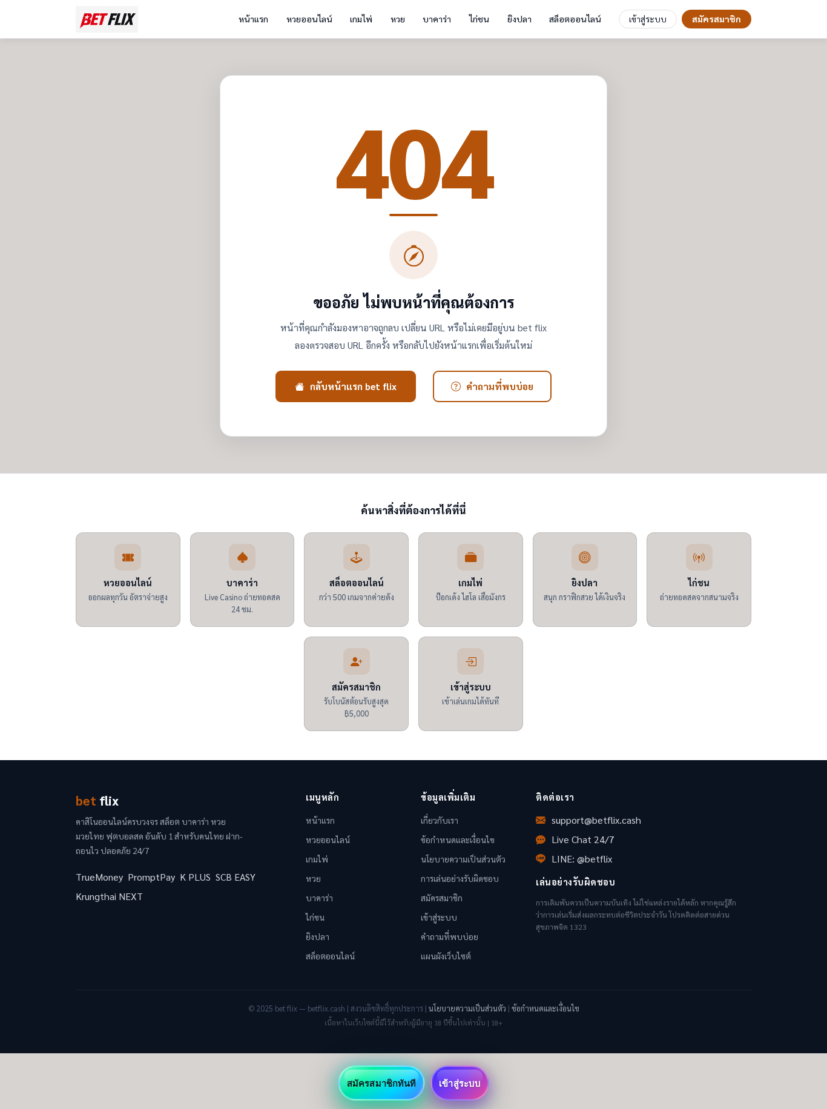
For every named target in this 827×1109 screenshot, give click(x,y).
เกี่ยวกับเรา (439, 820)
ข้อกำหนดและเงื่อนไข (458, 839)
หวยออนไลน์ (309, 18)
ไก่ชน (479, 18)
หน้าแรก (253, 18)
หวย (397, 18)
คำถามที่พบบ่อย (499, 386)
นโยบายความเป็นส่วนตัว (463, 858)
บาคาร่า (437, 18)
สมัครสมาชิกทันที (381, 1083)
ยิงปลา (519, 18)
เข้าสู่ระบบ (648, 18)
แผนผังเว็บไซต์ (446, 955)
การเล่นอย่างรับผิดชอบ (460, 878)
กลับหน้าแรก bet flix (353, 386)
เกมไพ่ (361, 18)
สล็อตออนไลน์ (575, 18)
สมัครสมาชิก (716, 18)
